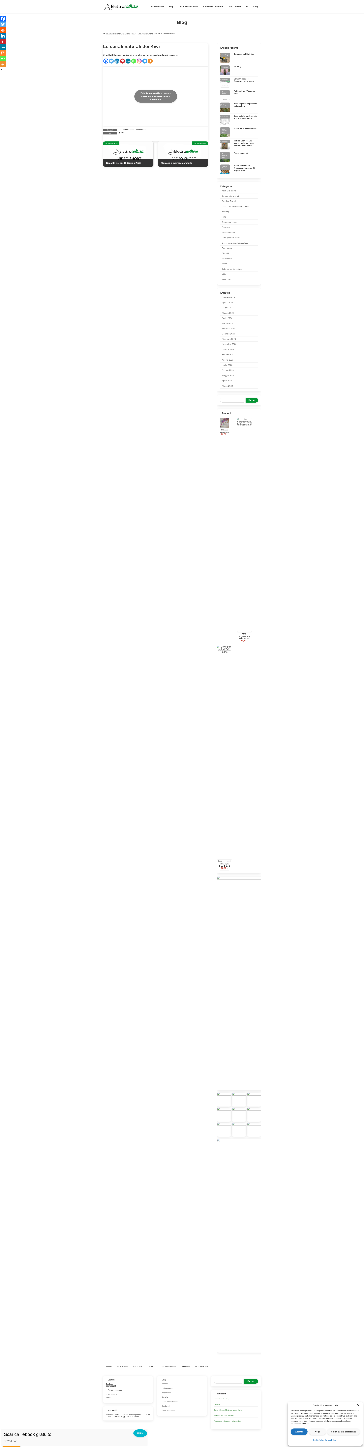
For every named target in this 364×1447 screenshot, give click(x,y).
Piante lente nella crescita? (245, 128)
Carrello (151, 1367)
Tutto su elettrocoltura (232, 269)
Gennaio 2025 (228, 297)
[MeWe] (128, 61)
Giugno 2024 (228, 308)
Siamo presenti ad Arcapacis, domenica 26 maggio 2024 (244, 168)
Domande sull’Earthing (244, 54)
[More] (150, 61)
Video (224, 274)
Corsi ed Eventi (229, 201)
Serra (224, 264)
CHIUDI (140, 1433)
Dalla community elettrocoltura (235, 206)
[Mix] (3, 53)
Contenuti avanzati (230, 196)
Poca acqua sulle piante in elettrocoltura (227, 1421)
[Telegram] (144, 61)
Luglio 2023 (227, 365)
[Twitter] (111, 61)
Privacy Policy (330, 1440)
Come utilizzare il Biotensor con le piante (228, 1410)
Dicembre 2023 (229, 339)
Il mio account (122, 1367)
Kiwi (122, 133)
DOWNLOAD (10, 1441)
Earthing (237, 66)
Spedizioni (186, 1367)
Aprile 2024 (227, 318)
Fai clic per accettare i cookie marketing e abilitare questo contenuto (155, 96)
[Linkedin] (116, 61)
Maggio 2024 (228, 313)
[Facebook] (105, 61)
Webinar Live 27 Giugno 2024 (224, 1415)
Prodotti (109, 1367)
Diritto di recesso (201, 1367)
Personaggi (227, 248)
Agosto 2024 (227, 302)
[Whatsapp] (133, 61)
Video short (141, 130)
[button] (358, 1405)
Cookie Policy (318, 1440)
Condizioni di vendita (168, 1367)
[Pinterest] (122, 61)
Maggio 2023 (228, 375)
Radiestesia (227, 258)
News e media (228, 232)
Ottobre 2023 (228, 349)
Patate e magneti (241, 153)
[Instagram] (139, 61)
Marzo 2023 (227, 386)
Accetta (299, 1431)
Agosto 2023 (227, 360)
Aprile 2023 (227, 380)
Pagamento (137, 1367)
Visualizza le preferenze (343, 1431)
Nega (317, 1431)
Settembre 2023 (229, 354)
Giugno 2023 (228, 370)
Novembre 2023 (229, 344)
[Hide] (1, 70)
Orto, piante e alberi (126, 130)
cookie (108, 1398)
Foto (224, 217)
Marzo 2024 (227, 323)
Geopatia (226, 227)
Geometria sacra (229, 222)
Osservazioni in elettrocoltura (235, 243)
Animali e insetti (229, 191)
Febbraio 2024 (228, 328)
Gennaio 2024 (228, 334)
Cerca (252, 400)
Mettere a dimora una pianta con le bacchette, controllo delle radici (244, 143)
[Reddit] (3, 30)
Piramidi (225, 253)
